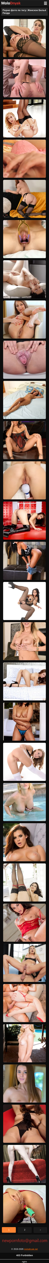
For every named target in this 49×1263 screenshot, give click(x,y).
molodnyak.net (31, 1249)
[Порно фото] (12, 3)
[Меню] (45, 3)
